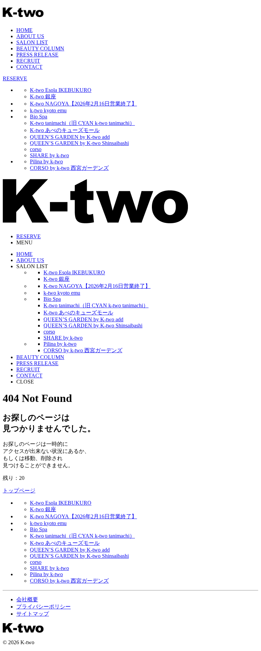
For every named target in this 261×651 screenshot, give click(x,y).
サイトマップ (32, 614)
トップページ (19, 490)
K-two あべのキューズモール (65, 130)
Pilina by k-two (46, 161)
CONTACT (29, 67)
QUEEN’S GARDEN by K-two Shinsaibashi (79, 143)
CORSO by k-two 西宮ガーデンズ (69, 168)
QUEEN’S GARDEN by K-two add (70, 137)
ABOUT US (30, 36)
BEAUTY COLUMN (40, 48)
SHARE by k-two (49, 155)
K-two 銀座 (43, 96)
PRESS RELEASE (37, 55)
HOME (24, 30)
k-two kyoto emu (48, 110)
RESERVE (15, 78)
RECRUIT (28, 61)
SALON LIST (32, 42)
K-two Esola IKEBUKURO (60, 90)
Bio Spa (38, 116)
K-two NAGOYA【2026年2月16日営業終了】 (83, 104)
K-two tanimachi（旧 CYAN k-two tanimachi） (82, 123)
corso (35, 149)
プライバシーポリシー (43, 606)
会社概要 (27, 599)
